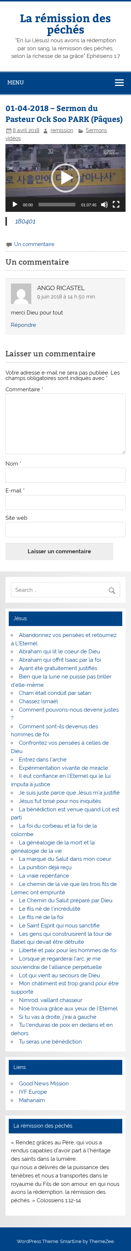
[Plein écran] (116, 204)
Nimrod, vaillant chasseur (50, 1000)
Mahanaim (32, 1100)
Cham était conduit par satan (55, 693)
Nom (13, 464)
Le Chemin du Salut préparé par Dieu (65, 900)
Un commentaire (34, 244)
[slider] (57, 204)
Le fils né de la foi (41, 917)
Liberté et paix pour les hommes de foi (67, 950)
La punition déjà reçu (45, 867)
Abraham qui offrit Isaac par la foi (60, 660)
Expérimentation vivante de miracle (63, 768)
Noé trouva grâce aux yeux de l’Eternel (68, 1008)
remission (62, 130)
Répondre (23, 325)
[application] (65, 178)
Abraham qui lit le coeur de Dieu (59, 651)
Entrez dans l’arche (43, 759)
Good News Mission (44, 1083)
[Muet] (104, 204)
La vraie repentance (44, 875)
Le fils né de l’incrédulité (49, 909)
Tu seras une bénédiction (50, 1041)
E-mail (15, 491)
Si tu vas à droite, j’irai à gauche (57, 1017)
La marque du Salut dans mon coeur (65, 859)
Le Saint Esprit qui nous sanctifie (59, 925)
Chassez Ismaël (38, 701)
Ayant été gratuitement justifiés (58, 668)
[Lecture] (15, 204)
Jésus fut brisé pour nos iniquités (60, 801)
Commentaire (24, 389)
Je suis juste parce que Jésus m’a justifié (69, 792)
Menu (15, 82)
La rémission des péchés (65, 23)
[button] (65, 178)
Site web (16, 518)
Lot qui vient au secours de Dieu (59, 975)
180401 (26, 221)
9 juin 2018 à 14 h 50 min (66, 297)
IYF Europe (33, 1092)
